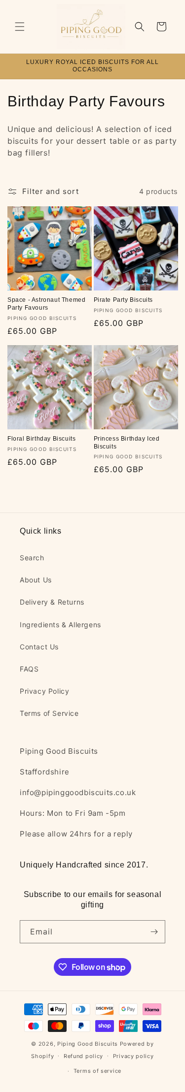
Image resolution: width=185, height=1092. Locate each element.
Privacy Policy (44, 691)
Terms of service (97, 1070)
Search (32, 557)
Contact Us (39, 646)
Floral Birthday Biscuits (41, 438)
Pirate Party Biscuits (123, 299)
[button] (20, 26)
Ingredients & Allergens (60, 624)
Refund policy (83, 1056)
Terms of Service (49, 713)
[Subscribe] (154, 931)
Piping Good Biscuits (87, 1043)
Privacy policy (133, 1056)
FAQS (29, 669)
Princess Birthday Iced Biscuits (127, 442)
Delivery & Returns (52, 602)
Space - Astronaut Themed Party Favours (46, 303)
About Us (36, 580)
